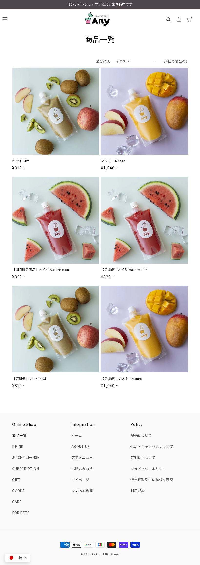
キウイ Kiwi (21, 161)
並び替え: (103, 61)
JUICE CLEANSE (26, 457)
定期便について (142, 457)
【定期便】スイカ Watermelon (124, 270)
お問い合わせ (82, 468)
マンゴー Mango (113, 161)
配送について (141, 435)
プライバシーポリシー (148, 468)
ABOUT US (80, 446)
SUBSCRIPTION (25, 468)
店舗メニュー (82, 457)
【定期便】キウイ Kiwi (29, 379)
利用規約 (137, 490)
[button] (168, 19)
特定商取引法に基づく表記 (151, 479)
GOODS (18, 490)
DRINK (17, 446)
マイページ (80, 479)
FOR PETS (21, 512)
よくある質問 (82, 490)
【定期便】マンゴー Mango (121, 379)
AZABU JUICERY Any (106, 554)
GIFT (16, 479)
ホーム (76, 435)
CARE (17, 501)
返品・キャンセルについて (151, 446)
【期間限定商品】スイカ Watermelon (40, 270)
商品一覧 (19, 435)
